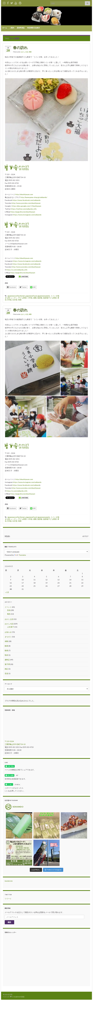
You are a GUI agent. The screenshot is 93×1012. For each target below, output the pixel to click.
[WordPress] (20, 2)
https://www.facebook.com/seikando (26, 200)
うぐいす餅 (55, 296)
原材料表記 (21, 28)
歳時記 (7, 660)
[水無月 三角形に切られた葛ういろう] (74, 825)
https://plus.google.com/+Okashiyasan (26, 206)
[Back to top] (88, 1007)
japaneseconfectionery (16, 296)
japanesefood (31, 296)
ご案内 (12, 28)
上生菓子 (10, 627)
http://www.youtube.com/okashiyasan (26, 203)
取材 (6, 655)
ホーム (4, 28)
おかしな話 (9, 619)
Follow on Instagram (54, 870)
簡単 (20, 300)
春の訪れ (20, 47)
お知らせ (8, 632)
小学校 (29, 298)
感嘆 (35, 298)
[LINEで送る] (23, 276)
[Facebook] (8, 2)
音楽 (6, 673)
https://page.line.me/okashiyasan (22, 212)
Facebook (9, 881)
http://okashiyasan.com (24, 194)
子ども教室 (22, 298)
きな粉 (7, 298)
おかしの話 (24, 52)
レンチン (14, 298)
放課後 (39, 298)
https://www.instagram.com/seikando (27, 215)
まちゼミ (8, 637)
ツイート (8, 899)
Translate (22, 555)
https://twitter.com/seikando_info (24, 209)
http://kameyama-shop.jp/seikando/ (33, 197)
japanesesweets (44, 296)
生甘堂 (14, 300)
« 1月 (7, 592)
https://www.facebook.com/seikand (25, 264)
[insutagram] (4, 2)
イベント (8, 607)
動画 (6, 646)
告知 (9, 610)
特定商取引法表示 (33, 28)
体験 (30, 52)
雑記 (6, 669)
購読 (9, 922)
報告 (9, 614)
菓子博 (7, 664)
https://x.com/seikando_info (16, 270)
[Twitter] (11, 2)
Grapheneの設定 (19, 997)
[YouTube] (16, 2)
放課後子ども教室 (50, 298)
